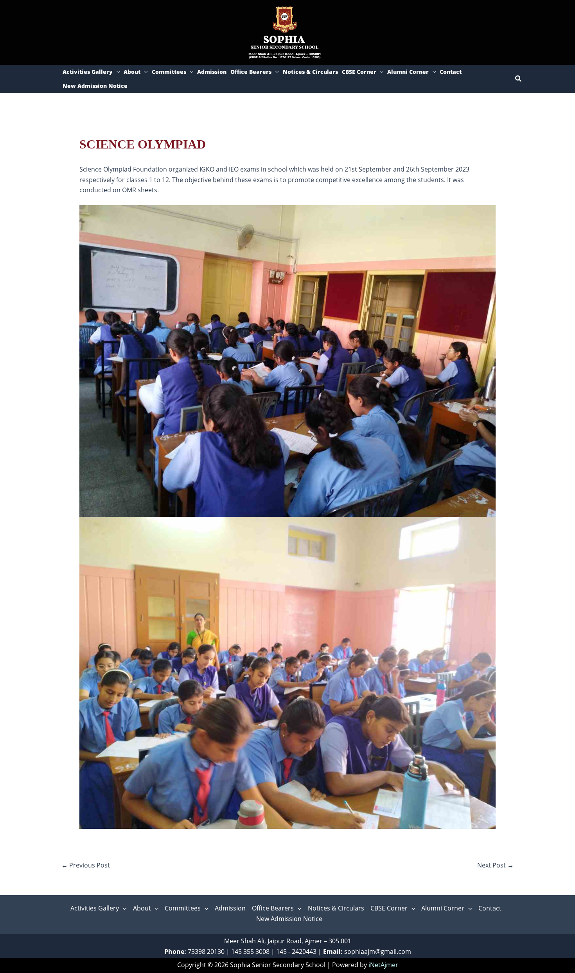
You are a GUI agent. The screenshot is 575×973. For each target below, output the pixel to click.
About (132, 71)
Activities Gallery (88, 71)
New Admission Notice (95, 85)
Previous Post (85, 865)
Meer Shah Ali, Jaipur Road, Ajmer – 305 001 (287, 941)
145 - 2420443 (296, 951)
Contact (451, 71)
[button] (116, 72)
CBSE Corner (359, 71)
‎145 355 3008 (250, 951)
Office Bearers (250, 71)
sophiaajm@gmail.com (377, 951)
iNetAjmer (383, 964)
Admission (211, 71)
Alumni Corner (408, 71)
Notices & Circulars (310, 71)
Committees (169, 71)
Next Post (495, 865)
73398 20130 (206, 951)
